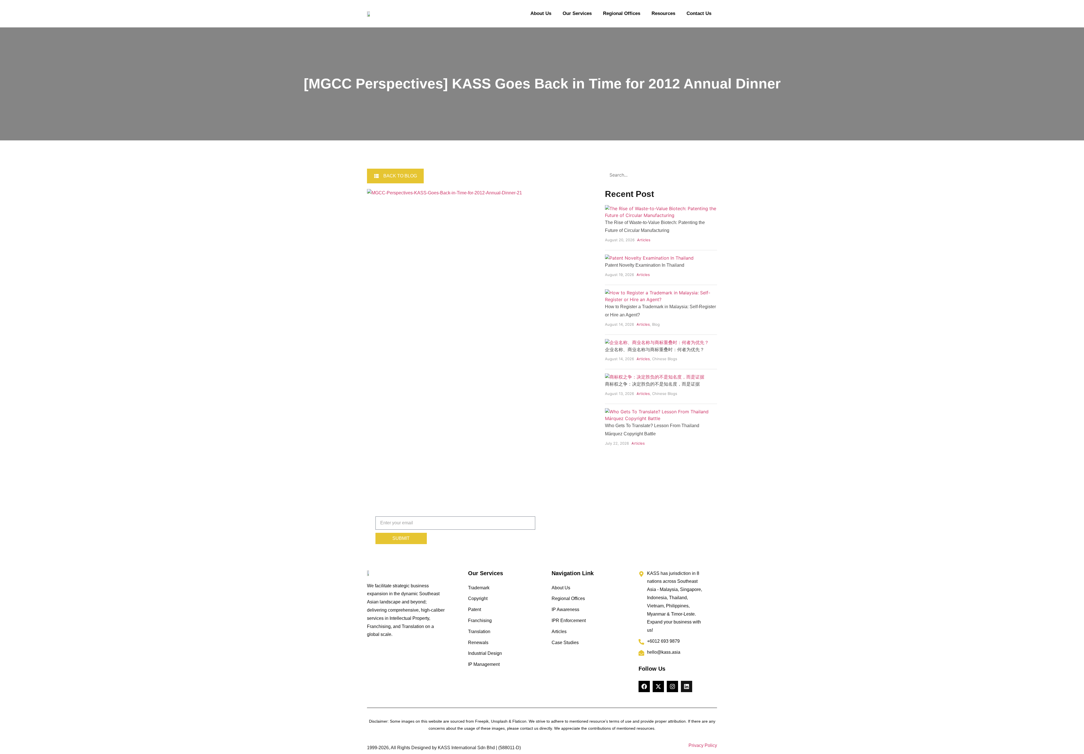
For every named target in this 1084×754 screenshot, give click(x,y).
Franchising (480, 620)
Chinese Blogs (664, 359)
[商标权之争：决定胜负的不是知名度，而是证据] (654, 377)
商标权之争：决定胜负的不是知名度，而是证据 (652, 384)
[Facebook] (644, 686)
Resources (663, 13)
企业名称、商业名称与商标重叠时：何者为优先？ (654, 349)
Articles (643, 240)
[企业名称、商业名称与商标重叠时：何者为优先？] (657, 342)
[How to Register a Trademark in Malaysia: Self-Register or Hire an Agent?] (661, 299)
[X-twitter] (658, 686)
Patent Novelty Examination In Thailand (644, 265)
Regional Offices (621, 13)
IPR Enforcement (569, 620)
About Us (540, 13)
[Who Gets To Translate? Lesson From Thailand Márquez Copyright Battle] (661, 418)
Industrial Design (485, 653)
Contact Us (699, 13)
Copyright (478, 598)
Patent (474, 609)
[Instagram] (672, 686)
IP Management (484, 664)
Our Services (577, 13)
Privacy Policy (703, 745)
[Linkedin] (686, 686)
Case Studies (565, 642)
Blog (656, 324)
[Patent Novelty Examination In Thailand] (649, 258)
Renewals (478, 642)
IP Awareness (565, 609)
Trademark (478, 587)
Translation (479, 631)
